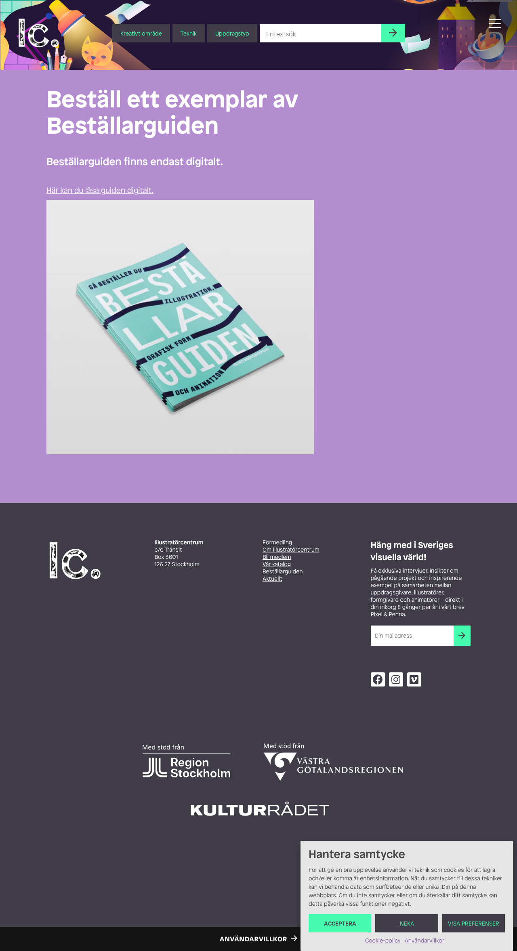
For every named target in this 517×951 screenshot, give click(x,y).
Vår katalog (277, 564)
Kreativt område (141, 33)
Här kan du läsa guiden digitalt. (99, 190)
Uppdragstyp (232, 33)
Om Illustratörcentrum (291, 550)
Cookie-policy (383, 941)
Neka (407, 923)
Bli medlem (277, 557)
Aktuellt (272, 579)
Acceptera (340, 923)
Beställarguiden (283, 571)
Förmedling (277, 542)
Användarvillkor (424, 941)
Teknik (189, 33)
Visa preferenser (473, 923)
